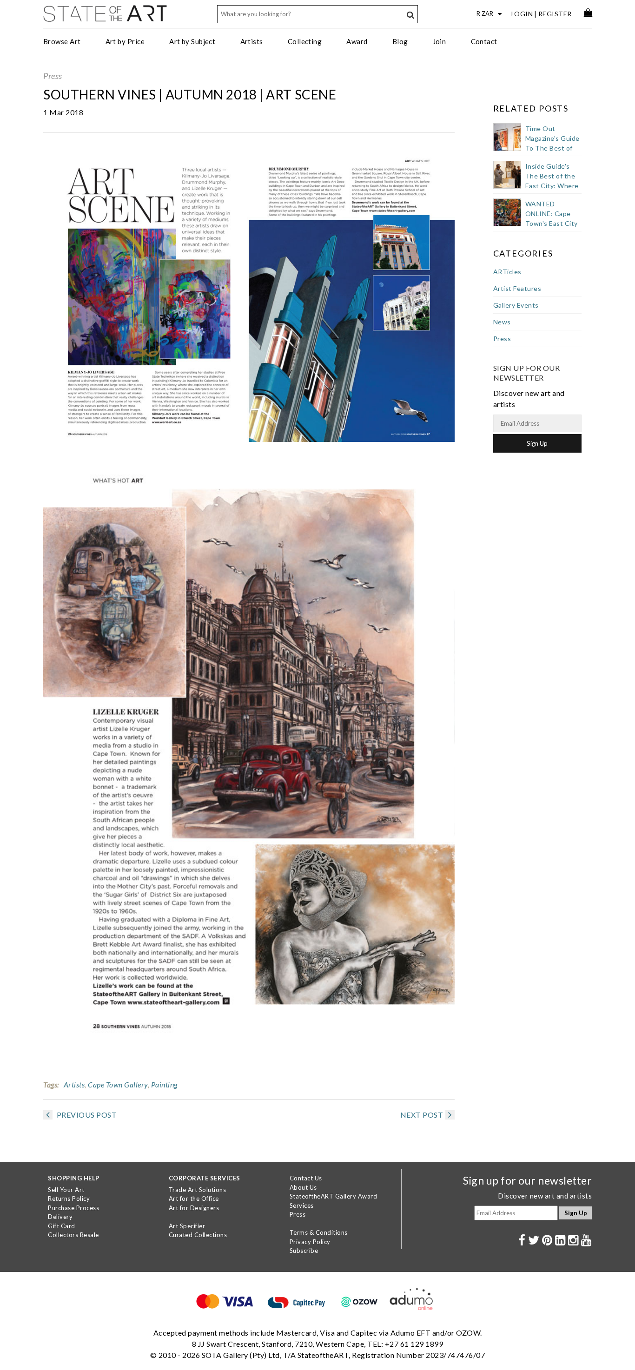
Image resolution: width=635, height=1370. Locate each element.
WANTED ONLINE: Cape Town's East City (551, 213)
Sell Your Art (66, 1189)
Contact (484, 41)
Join (439, 41)
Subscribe (304, 1250)
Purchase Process (73, 1208)
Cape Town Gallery (118, 1084)
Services (302, 1205)
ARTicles (507, 272)
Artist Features (517, 288)
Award (356, 41)
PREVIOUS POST (86, 1114)
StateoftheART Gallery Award (333, 1196)
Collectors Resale (73, 1234)
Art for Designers (194, 1208)
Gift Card (61, 1226)
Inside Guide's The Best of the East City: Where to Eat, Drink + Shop (552, 185)
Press (52, 76)
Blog (400, 41)
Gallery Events (516, 305)
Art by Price (125, 41)
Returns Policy (69, 1198)
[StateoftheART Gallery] (106, 16)
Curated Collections (198, 1234)
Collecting (305, 41)
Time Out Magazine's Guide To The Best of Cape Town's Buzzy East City (552, 148)
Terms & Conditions (319, 1232)
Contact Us (306, 1178)
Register (555, 14)
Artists (251, 41)
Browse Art (62, 41)
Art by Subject (192, 41)
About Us (303, 1187)
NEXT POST (421, 1114)
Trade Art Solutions (197, 1189)
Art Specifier (187, 1226)
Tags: (51, 1084)
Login (522, 14)
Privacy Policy (310, 1241)
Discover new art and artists (545, 1196)
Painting (164, 1084)
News (502, 322)
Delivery (60, 1216)
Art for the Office (194, 1198)
